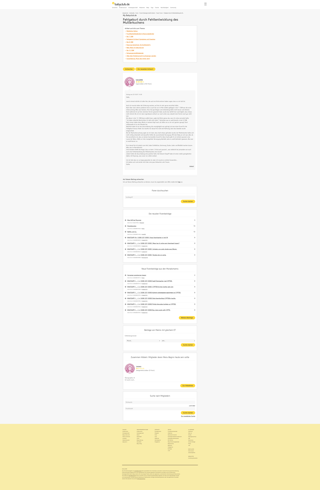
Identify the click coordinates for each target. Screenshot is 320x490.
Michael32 (142, 222)
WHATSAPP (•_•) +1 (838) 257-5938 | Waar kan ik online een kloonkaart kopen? (153, 243)
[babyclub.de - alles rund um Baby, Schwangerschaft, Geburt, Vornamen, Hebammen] (121, 5)
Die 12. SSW (130, 50)
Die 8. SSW (129, 42)
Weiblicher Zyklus (132, 31)
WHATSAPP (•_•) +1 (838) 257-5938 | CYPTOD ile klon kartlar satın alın (150, 287)
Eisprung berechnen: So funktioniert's (138, 45)
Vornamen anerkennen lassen (136, 275)
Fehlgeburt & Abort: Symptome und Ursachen (140, 39)
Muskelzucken (131, 226)
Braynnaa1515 (145, 257)
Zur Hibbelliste (187, 385)
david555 (144, 234)
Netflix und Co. (132, 232)
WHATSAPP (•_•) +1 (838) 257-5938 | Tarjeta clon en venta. (146, 255)
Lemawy (138, 366)
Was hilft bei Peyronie (134, 220)
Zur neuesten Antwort (145, 69)
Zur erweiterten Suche (188, 416)
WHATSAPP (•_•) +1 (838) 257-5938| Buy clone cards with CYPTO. (148, 310)
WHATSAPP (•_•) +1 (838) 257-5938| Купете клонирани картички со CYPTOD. (154, 292)
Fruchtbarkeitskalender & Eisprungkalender (140, 34)
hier (179, 182)
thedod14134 (144, 240)
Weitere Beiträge (187, 318)
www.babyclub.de (137, 470)
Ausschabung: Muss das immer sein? (138, 58)
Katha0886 (139, 80)
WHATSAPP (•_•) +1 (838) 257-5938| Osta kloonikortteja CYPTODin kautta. (151, 298)
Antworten (129, 69)
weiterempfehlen (191, 452)
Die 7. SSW (129, 36)
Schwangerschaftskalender (135, 53)
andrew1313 (144, 251)
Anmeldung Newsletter (193, 458)
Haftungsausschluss (141, 478)
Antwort (192, 166)
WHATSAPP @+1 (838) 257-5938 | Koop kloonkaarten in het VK (147, 237)
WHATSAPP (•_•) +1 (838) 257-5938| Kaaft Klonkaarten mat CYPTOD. (149, 281)
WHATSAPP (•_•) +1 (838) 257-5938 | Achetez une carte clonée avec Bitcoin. (152, 249)
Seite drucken (191, 450)
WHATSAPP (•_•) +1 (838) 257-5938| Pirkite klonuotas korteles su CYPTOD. (151, 304)
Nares (143, 228)
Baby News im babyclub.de (135, 47)
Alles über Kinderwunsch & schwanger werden (141, 56)
